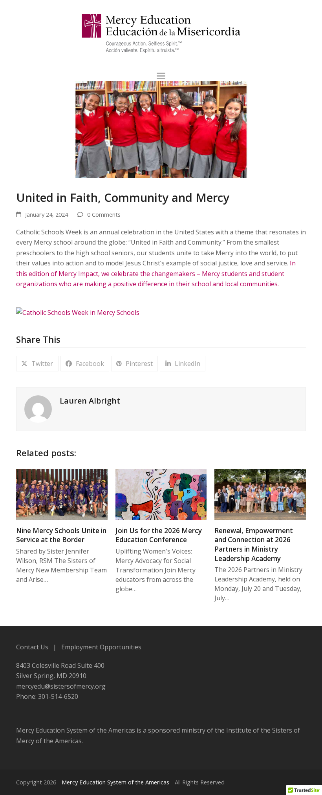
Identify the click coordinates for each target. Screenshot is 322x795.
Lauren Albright (90, 400)
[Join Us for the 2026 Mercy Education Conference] (161, 494)
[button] (161, 76)
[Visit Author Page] (38, 408)
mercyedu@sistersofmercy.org (61, 686)
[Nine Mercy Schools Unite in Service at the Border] (62, 494)
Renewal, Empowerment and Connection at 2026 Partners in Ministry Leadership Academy (253, 544)
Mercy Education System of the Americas (115, 782)
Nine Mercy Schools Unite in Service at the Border (61, 535)
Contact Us (32, 647)
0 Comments (104, 214)
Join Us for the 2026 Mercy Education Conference (158, 535)
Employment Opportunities (101, 647)
